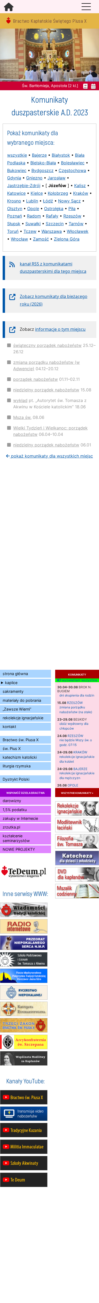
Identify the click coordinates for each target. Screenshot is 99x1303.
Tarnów (76, 223)
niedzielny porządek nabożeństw (46, 389)
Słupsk (13, 223)
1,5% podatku (15, 809)
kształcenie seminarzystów (16, 838)
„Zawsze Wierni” (17, 709)
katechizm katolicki (20, 757)
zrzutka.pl (11, 827)
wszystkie (17, 155)
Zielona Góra (66, 239)
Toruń (12, 231)
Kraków (80, 752)
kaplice (11, 682)
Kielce (37, 193)
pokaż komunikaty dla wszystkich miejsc (51, 456)
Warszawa (51, 231)
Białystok (61, 155)
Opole (73, 785)
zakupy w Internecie (20, 818)
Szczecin (55, 223)
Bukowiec (16, 170)
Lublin (32, 200)
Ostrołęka (53, 208)
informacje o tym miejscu (60, 329)
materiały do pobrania (22, 700)
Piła (72, 208)
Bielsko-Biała (43, 162)
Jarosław (56, 177)
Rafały (52, 216)
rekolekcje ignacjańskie (23, 718)
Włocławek (77, 231)
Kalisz (80, 185)
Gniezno (34, 177)
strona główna (15, 673)
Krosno (14, 200)
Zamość (41, 239)
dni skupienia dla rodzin (76, 695)
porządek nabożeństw (35, 379)
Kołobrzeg (58, 193)
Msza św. (22, 417)
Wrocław (19, 239)
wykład (20, 400)
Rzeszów (75, 703)
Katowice (16, 193)
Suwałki (33, 223)
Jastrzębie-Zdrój (23, 185)
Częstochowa (72, 170)
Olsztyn (14, 208)
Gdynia (14, 177)
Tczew (29, 231)
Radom (34, 216)
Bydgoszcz (42, 170)
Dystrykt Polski (16, 779)
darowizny (12, 800)
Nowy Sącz (69, 200)
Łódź (48, 200)
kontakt (9, 726)
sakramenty (13, 691)
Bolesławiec (72, 162)
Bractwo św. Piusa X (21, 740)
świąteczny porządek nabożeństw (47, 345)
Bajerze (80, 769)
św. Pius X (12, 748)
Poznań (14, 216)
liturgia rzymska (17, 766)
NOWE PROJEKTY (19, 849)
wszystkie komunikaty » (77, 793)
